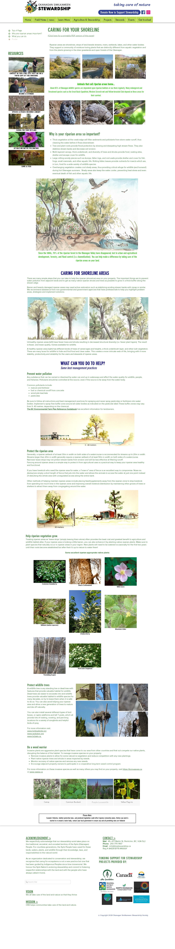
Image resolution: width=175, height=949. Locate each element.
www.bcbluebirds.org (36, 731)
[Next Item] (143, 710)
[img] (47, 792)
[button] (26, 64)
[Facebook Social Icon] (143, 12)
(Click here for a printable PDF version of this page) (71, 35)
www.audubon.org (35, 734)
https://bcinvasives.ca (132, 769)
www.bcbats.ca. (34, 736)
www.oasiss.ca (36, 772)
